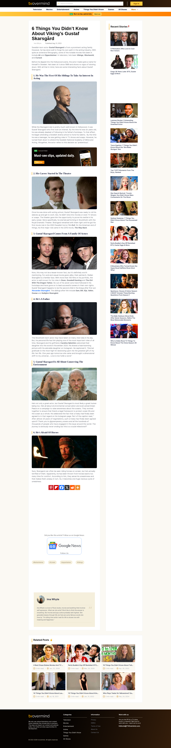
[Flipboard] (56, 487)
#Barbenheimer (38, 562)
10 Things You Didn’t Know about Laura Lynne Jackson (54, 693)
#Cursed (52, 562)
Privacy (93, 720)
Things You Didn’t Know (93, 9)
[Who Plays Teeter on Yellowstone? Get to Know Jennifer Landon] (118, 681)
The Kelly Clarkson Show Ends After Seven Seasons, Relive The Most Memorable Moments (123, 318)
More (133, 9)
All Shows (122, 9)
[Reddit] (72, 487)
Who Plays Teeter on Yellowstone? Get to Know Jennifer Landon (127, 693)
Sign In (136, 4)
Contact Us (95, 732)
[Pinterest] (50, 487)
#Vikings (80, 562)
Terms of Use (95, 726)
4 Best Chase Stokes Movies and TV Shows (50, 665)
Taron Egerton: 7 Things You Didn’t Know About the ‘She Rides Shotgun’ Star (124, 147)
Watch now (97, 14)
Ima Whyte (37, 43)
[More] (77, 487)
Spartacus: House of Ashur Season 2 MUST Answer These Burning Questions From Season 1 (124, 293)
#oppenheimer (66, 562)
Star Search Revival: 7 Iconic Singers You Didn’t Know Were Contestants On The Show (122, 195)
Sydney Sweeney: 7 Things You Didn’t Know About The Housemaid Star (124, 220)
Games (111, 9)
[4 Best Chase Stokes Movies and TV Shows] (48, 653)
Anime (76, 9)
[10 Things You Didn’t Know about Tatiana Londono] (118, 653)
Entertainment (63, 9)
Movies (49, 9)
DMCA (93, 723)
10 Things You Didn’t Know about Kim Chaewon (86, 693)
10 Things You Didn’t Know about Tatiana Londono (122, 665)
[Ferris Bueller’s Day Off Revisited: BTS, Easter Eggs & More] (83, 653)
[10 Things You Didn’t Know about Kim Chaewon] (83, 681)
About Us (94, 729)
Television (37, 9)
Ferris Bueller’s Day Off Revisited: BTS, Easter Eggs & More (123, 244)
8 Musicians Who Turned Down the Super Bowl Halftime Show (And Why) (124, 268)
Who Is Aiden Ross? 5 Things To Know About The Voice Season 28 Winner (123, 343)
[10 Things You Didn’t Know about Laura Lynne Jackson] (48, 681)
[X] (67, 487)
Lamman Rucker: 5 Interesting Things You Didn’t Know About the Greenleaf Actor (124, 122)
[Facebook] (61, 487)
